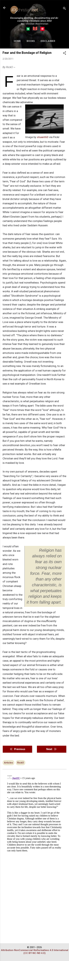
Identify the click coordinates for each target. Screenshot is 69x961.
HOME (17, 41)
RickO (20, 762)
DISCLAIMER (48, 41)
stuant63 (42, 137)
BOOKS (31, 41)
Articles (8, 762)
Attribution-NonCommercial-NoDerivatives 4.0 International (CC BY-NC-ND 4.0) (34, 952)
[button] (64, 53)
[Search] (64, 9)
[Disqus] (34, 813)
